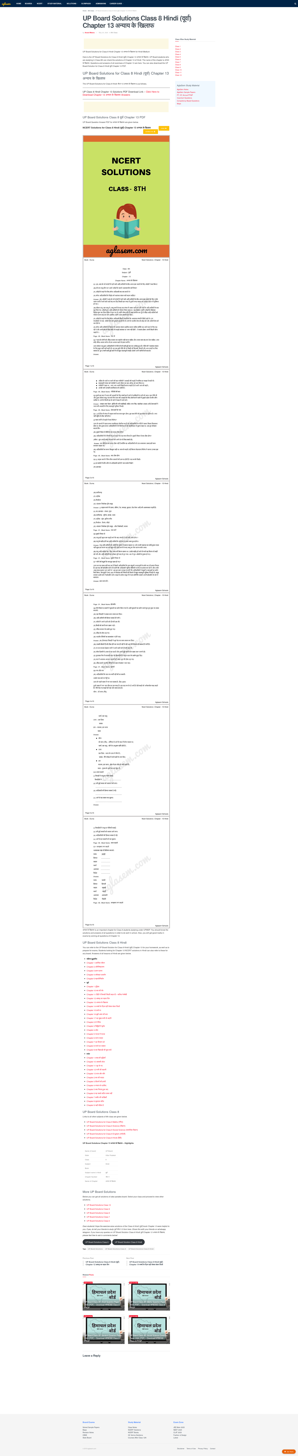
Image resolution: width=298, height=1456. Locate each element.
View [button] (163, 128)
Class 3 (178, 51)
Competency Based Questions (188, 101)
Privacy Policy (203, 1448)
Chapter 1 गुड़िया (93, 986)
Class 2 (178, 49)
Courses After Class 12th (137, 1437)
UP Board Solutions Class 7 (98, 1217)
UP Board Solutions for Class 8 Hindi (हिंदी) (104, 1137)
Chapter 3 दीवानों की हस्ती (96, 1081)
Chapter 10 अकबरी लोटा (96, 1061)
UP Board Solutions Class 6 (98, 1220)
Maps (179, 103)
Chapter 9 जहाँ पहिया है (95, 1105)
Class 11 (178, 72)
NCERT (39, 3)
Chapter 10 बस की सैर (95, 990)
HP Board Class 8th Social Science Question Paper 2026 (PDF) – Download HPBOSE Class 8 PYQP (148, 1338)
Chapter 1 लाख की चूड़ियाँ (96, 1057)
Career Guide (116, 3)
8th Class (91, 11)
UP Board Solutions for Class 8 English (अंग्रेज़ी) (106, 1133)
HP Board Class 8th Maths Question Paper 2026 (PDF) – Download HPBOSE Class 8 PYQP (147, 1304)
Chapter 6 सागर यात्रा (95, 1038)
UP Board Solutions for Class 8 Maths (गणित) (105, 1122)
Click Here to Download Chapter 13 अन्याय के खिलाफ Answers (121, 93)
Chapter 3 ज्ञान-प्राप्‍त (94, 970)
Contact (212, 1448)
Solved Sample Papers (91, 1427)
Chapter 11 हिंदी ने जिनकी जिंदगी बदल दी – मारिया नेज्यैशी (107, 994)
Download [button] (150, 132)
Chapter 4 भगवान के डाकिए (96, 1085)
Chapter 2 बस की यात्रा (95, 1077)
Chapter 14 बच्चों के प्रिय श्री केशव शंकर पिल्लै (103, 1006)
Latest (175, 1437)
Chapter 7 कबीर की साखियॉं (97, 1097)
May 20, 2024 (103, 32)
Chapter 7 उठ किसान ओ (96, 1042)
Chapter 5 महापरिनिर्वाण (95, 978)
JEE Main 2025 (179, 1427)
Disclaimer (180, 1448)
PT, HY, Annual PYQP (185, 95)
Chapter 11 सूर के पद (95, 1065)
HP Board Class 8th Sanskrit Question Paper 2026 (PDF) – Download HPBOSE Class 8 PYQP (103, 1338)
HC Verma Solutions (135, 1435)
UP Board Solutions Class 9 (98, 1209)
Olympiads (86, 3)
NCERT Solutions (134, 1430)
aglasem (6, 3)
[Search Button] (295, 3)
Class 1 (178, 46)
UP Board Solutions (95, 1249)
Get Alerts (290, 1452)
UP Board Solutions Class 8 (98, 1213)
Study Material (54, 3)
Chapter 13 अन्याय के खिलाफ (97, 1002)
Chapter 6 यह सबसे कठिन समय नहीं (99, 1093)
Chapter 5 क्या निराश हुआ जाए (97, 1089)
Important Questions (184, 98)
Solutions (71, 3)
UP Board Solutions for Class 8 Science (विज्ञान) (106, 1126)
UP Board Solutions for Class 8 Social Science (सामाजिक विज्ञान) (112, 1129)
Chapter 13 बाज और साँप (96, 1073)
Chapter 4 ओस (92, 1030)
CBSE (85, 1435)
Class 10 (178, 70)
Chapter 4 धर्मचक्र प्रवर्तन (96, 974)
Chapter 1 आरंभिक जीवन (96, 962)
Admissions (101, 3)
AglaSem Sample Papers (186, 92)
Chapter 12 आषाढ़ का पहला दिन (98, 998)
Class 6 (178, 59)
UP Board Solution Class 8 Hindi (128, 1242)
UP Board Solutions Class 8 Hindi (141, 1249)
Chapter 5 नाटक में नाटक (96, 1034)
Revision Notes (88, 1432)
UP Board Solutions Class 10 (99, 1205)
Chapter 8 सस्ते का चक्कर (96, 1045)
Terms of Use (191, 1448)
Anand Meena (90, 32)
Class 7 (178, 62)
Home (18, 3)
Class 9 (178, 67)
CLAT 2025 (177, 1432)
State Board (87, 1437)
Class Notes (132, 1427)
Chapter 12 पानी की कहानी (96, 1069)
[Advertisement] (126, 44)
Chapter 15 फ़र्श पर (94, 1010)
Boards (28, 3)
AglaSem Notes (182, 89)
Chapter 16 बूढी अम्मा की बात (97, 1014)
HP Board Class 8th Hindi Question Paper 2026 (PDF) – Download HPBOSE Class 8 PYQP (102, 1304)
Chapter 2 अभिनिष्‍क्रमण (95, 966)
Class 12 (178, 75)
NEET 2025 (177, 1430)
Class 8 (178, 64)
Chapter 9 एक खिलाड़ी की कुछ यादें (99, 1049)
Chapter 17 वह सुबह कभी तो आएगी (99, 1018)
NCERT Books (133, 1432)
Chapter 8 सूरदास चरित (95, 1101)
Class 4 (178, 54)
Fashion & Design (179, 1435)
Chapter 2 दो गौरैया (94, 1022)
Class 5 (178, 57)
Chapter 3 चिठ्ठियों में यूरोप (96, 1026)
